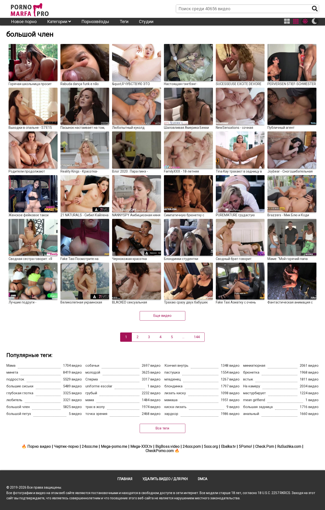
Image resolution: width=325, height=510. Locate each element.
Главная (125, 479)
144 (197, 337)
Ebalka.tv (228, 446)
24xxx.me (90, 446)
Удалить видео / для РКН (165, 479)
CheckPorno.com (160, 450)
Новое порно (24, 21)
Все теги (162, 428)
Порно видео (39, 446)
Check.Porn (264, 446)
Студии (146, 21)
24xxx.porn (192, 446)
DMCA (202, 479)
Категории (57, 21)
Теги (124, 21)
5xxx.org (211, 446)
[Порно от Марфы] (36, 8)
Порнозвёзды (95, 21)
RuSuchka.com (289, 446)
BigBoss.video (167, 446)
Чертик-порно (66, 446)
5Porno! (245, 446)
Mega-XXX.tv (141, 446)
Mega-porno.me (114, 446)
